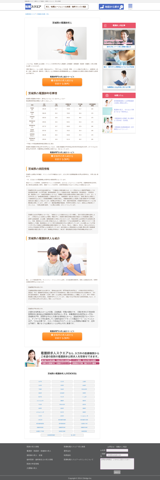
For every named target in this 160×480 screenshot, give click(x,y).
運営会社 (67, 451)
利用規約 (67, 455)
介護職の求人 (32, 468)
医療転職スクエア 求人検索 (74, 447)
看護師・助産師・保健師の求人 (39, 451)
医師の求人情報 (33, 447)
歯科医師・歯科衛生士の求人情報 (40, 459)
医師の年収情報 (33, 464)
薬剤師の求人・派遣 (34, 455)
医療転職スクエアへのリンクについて (78, 459)
